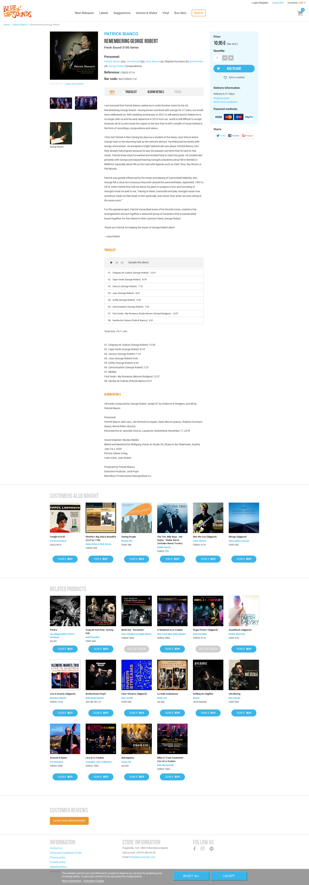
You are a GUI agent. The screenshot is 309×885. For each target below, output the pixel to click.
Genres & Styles (146, 13)
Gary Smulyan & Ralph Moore (136, 634)
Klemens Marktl (58, 698)
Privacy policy (57, 857)
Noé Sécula (234, 698)
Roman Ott (126, 540)
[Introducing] (244, 675)
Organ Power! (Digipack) (205, 630)
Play (111, 262)
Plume (196, 698)
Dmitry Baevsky (237, 634)
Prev (116, 262)
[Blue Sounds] (17, 11)
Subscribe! (278, 2)
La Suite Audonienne (167, 693)
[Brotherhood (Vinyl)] (101, 675)
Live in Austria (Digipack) (63, 693)
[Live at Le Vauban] (101, 739)
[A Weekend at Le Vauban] (172, 611)
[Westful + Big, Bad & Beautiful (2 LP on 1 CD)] (101, 518)
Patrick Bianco (20, 24)
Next (122, 262)
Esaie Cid (162, 698)
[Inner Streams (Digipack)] (136, 675)
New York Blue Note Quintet (171, 634)
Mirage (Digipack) (238, 536)
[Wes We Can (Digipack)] (208, 518)
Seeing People (128, 536)
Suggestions (122, 13)
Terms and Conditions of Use (66, 852)
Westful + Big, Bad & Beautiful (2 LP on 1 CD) (101, 538)
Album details (156, 92)
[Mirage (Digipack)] (244, 518)
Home (7, 24)
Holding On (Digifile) (203, 693)
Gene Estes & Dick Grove (98, 544)
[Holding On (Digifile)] (208, 675)
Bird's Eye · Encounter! (132, 630)
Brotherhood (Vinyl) (96, 693)
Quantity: (219, 50)
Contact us (56, 848)
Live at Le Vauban (95, 757)
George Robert (117, 66)
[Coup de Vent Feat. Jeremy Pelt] (101, 611)
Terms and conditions (225, 101)
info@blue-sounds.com (142, 857)
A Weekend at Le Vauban (170, 630)
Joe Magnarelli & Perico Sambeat (62, 636)
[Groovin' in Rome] (65, 739)
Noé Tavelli (127, 698)
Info (112, 92)
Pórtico (53, 630)
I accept (229, 876)
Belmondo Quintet (95, 698)
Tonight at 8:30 (57, 536)
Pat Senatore (56, 762)
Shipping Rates (58, 866)
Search (198, 13)
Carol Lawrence (58, 540)
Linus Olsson (199, 540)
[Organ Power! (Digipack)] (208, 611)
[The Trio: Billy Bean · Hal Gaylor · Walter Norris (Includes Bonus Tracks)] (172, 518)
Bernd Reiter (196, 61)
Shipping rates (221, 98)
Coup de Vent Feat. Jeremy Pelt (100, 631)
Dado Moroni (153, 61)
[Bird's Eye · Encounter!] (136, 611)
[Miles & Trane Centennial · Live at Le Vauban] (172, 739)
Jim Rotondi (133, 61)
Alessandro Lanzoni (239, 540)
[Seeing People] (136, 518)
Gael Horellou (92, 637)
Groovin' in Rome (58, 757)
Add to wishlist (236, 77)
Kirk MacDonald (165, 765)
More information (72, 880)
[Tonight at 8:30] (65, 518)
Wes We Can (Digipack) (205, 536)
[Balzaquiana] (136, 739)
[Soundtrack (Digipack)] (244, 611)
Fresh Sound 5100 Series (121, 47)
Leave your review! (74, 83)
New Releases (84, 13)
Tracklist (131, 92)
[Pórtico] (65, 611)
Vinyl (166, 13)
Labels (103, 13)
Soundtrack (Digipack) (240, 630)
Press (178, 92)
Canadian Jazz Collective (99, 762)
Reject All (191, 876)
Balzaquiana (127, 757)
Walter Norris (164, 547)
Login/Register (260, 2)
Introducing (234, 693)
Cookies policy (58, 862)
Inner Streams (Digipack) (134, 693)
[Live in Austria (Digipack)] (65, 675)
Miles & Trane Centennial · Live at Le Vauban (170, 759)
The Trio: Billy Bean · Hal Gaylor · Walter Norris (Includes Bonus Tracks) (170, 540)
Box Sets (180, 13)
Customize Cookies (93, 880)
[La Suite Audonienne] (172, 675)
